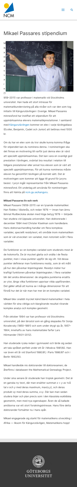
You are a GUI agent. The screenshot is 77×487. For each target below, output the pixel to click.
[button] (71, 9)
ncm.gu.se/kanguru (36, 192)
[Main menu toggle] (63, 10)
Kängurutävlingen (19, 124)
